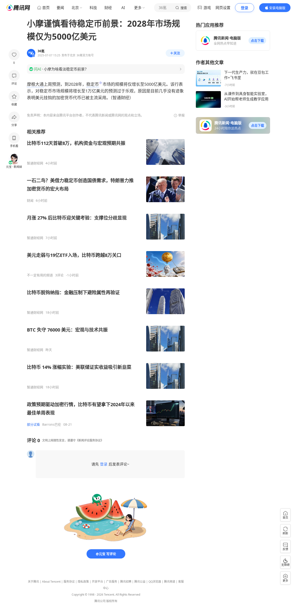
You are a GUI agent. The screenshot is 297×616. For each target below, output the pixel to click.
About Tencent (51, 582)
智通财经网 (35, 163)
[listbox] (106, 277)
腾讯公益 (139, 582)
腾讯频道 (169, 582)
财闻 (30, 200)
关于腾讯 (33, 582)
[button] (257, 40)
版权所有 (111, 601)
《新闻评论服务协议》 (89, 440)
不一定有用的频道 (40, 275)
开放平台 (97, 582)
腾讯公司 (100, 601)
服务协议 (69, 582)
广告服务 (111, 582)
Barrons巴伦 (51, 424)
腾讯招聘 (125, 582)
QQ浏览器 (154, 582)
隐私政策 (83, 582)
